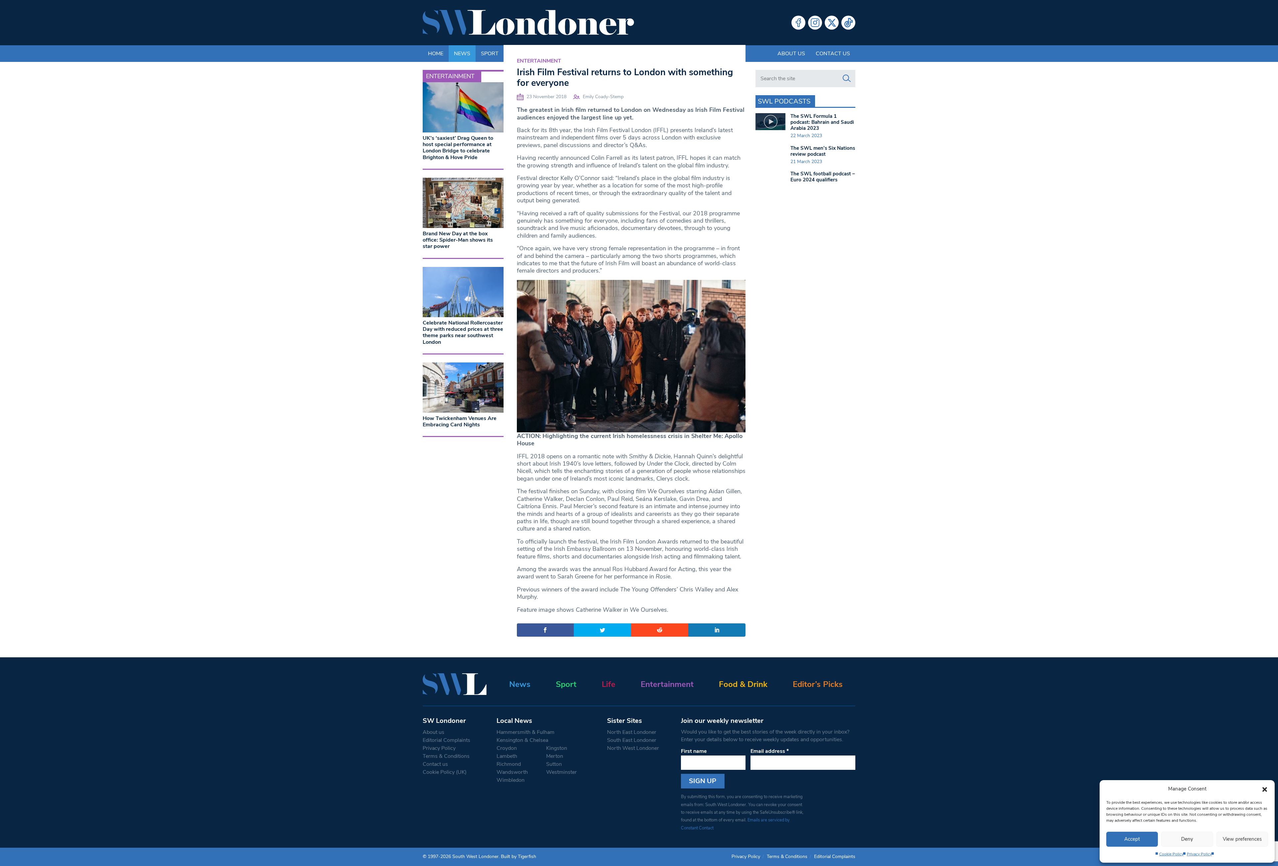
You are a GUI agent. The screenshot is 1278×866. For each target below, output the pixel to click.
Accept (1132, 839)
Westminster (561, 772)
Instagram (815, 23)
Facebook (798, 23)
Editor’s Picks (818, 684)
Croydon (507, 748)
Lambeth (507, 756)
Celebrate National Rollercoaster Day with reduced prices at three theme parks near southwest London (463, 332)
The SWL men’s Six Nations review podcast (822, 151)
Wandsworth (512, 772)
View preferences (1242, 839)
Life (608, 684)
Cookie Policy (1171, 854)
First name (694, 751)
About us (791, 53)
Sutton (554, 764)
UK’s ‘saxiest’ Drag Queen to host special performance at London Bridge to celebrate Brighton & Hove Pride (458, 147)
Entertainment (539, 61)
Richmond (509, 764)
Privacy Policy (1199, 854)
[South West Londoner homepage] (528, 22)
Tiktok (848, 23)
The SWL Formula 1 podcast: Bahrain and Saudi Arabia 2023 (822, 122)
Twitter (832, 23)
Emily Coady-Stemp (603, 97)
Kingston (556, 748)
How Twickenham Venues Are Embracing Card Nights (460, 421)
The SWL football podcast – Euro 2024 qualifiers (822, 176)
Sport (566, 684)
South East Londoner (631, 740)
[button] (1264, 788)
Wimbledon (511, 780)
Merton (554, 756)
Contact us (833, 53)
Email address (769, 751)
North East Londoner (631, 732)
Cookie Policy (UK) (445, 772)
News (520, 684)
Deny (1187, 839)
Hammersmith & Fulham (525, 732)
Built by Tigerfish (518, 856)
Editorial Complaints (446, 740)
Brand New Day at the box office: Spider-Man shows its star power (458, 240)
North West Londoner (633, 748)
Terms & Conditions (446, 756)
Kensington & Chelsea (522, 740)
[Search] (846, 78)
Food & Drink (743, 684)
